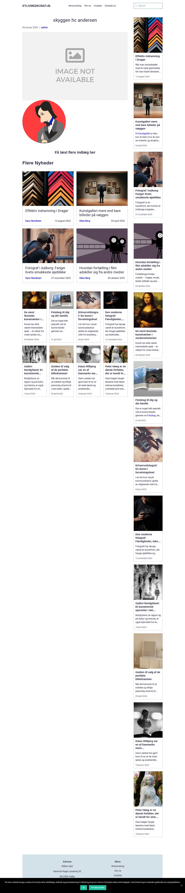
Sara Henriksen (33, 220)
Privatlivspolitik (97, 887)
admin (44, 27)
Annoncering (75, 5)
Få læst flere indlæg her (75, 152)
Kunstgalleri (144, 133)
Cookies (98, 5)
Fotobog (151, 415)
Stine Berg (84, 220)
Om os (87, 5)
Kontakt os (110, 5)
